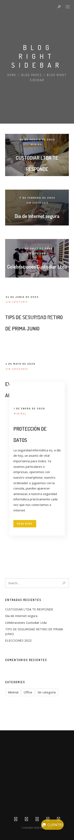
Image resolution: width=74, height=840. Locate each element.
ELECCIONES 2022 (37, 303)
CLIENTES (55, 824)
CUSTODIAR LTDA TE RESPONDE (29, 609)
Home (11, 75)
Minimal (37, 144)
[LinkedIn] (37, 820)
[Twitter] (26, 820)
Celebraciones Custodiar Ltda (37, 266)
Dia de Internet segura (37, 216)
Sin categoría (37, 202)
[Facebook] (15, 820)
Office (44, 323)
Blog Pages (31, 75)
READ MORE (24, 523)
